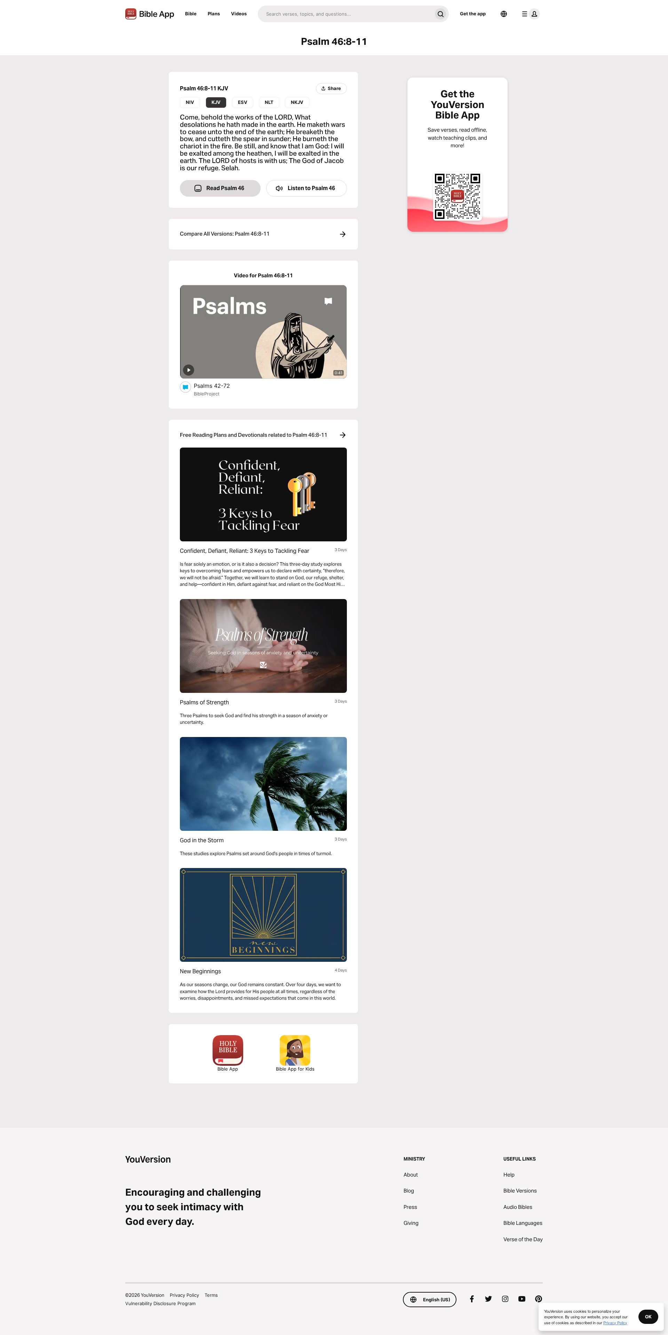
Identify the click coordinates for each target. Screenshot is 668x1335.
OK (648, 1316)
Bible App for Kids (295, 1069)
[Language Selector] (504, 14)
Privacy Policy (184, 1295)
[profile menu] (529, 14)
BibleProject (207, 393)
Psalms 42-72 (219, 385)
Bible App (227, 1069)
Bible (191, 13)
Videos (239, 13)
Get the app (473, 13)
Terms (211, 1295)
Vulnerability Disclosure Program (160, 1303)
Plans (214, 13)
